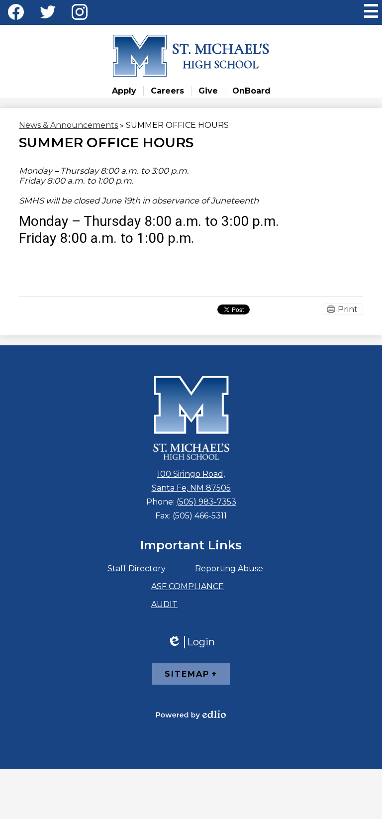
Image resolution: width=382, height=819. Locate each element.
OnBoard (251, 91)
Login (191, 642)
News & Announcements (68, 125)
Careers (167, 91)
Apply (124, 91)
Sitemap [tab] (187, 674)
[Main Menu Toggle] (371, 11)
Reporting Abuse (229, 568)
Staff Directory (136, 568)
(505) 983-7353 (206, 502)
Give (208, 91)
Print (348, 309)
